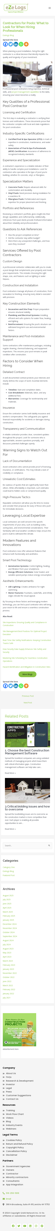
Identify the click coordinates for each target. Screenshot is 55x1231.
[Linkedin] (15, 44)
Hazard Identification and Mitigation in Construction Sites (26, 667)
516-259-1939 (12, 1193)
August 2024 (8, 940)
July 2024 (7, 944)
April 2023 (7, 956)
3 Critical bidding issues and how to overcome (27, 808)
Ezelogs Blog (8, 35)
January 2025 (8, 920)
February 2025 (9, 916)
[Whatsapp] (21, 44)
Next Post (28, 702)
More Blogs (27, 674)
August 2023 (8, 948)
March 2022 (8, 985)
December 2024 (9, 924)
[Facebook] (5, 44)
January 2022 (8, 993)
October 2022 (8, 977)
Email (8, 1199)
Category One (9, 867)
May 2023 (7, 952)
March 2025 (8, 912)
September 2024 (10, 936)
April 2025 (7, 907)
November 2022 (10, 973)
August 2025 (8, 895)
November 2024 (10, 928)
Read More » (10, 773)
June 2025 (7, 903)
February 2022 (9, 989)
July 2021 (7, 997)
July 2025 (7, 899)
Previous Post (28, 696)
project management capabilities (26, 92)
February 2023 (9, 965)
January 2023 (8, 969)
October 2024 (8, 932)
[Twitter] (10, 44)
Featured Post (9, 875)
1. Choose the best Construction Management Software (27, 752)
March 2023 (8, 961)
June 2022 (7, 981)
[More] (26, 44)
